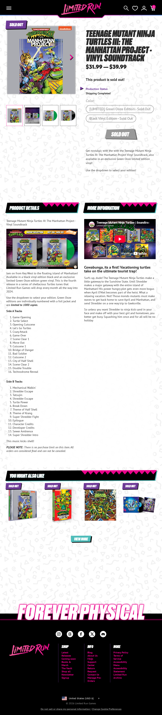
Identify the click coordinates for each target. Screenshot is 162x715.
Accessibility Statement (120, 670)
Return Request (91, 670)
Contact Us (93, 674)
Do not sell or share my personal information (66, 709)
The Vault (67, 668)
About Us (92, 655)
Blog (90, 652)
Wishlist (135, 8)
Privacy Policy (120, 652)
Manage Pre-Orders (94, 679)
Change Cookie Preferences (107, 709)
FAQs (90, 658)
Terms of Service (118, 657)
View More (81, 538)
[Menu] (8, 8)
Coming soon (69, 658)
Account (144, 8)
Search (126, 8)
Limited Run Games (81, 9)
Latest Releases (66, 654)
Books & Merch (66, 663)
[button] (11, 57)
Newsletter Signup (68, 676)
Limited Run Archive (120, 676)
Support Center (91, 663)
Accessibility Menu (120, 663)
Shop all (66, 671)
